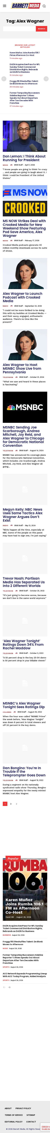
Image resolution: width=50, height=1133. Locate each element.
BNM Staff (18, 165)
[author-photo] (12, 165)
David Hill (10, 917)
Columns (7, 712)
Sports (6, 967)
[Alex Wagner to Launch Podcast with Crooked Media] (25, 273)
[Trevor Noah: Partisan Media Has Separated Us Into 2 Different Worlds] (25, 558)
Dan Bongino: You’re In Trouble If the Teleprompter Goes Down (24, 772)
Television (8, 377)
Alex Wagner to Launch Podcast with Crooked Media (22, 297)
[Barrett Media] (26, 6)
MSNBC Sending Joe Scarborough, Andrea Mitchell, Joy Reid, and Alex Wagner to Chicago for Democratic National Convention (23, 436)
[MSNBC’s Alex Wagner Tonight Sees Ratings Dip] (25, 683)
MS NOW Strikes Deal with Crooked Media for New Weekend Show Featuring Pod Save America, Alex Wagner (24, 228)
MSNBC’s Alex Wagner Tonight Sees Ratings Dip (24, 705)
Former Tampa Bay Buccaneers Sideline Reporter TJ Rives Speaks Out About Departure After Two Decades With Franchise (25, 97)
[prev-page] (3, 78)
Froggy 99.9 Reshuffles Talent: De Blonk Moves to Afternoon (24, 82)
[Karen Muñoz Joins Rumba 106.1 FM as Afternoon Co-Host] (25, 889)
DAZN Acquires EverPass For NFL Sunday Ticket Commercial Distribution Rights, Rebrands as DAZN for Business (25, 68)
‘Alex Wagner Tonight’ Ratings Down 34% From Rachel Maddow (23, 645)
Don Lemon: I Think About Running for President (24, 158)
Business (7, 935)
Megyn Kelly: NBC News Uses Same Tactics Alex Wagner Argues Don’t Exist (22, 515)
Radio (5, 306)
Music (5, 948)
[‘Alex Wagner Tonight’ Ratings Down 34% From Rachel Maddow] (25, 620)
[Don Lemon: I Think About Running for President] (25, 136)
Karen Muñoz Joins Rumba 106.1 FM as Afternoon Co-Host (24, 54)
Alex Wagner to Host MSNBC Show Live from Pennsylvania (22, 368)
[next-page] (46, 78)
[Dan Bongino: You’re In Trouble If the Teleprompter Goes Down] (25, 747)
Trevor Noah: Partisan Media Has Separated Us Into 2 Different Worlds (24, 582)
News (5, 165)
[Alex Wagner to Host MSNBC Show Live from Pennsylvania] (25, 344)
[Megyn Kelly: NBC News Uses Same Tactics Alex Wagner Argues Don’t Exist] (25, 489)
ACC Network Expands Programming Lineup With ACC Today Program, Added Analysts (25, 975)
